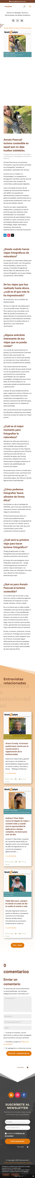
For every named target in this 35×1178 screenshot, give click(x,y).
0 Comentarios (25, 28)
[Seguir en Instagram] (8, 235)
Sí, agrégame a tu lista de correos (18, 1048)
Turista (16, 28)
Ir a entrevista (11, 773)
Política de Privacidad (12, 1163)
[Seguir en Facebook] (24, 1095)
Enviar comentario (18, 1053)
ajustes (26, 1171)
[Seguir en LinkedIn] (5, 235)
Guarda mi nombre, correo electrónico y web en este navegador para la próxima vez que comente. (18, 1035)
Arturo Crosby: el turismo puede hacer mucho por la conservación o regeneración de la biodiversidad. (17, 747)
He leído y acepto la (16, 1043)
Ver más (17, 945)
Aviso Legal (26, 1163)
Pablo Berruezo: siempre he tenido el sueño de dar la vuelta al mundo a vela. (17, 903)
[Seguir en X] (12, 235)
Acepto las (15, 1134)
